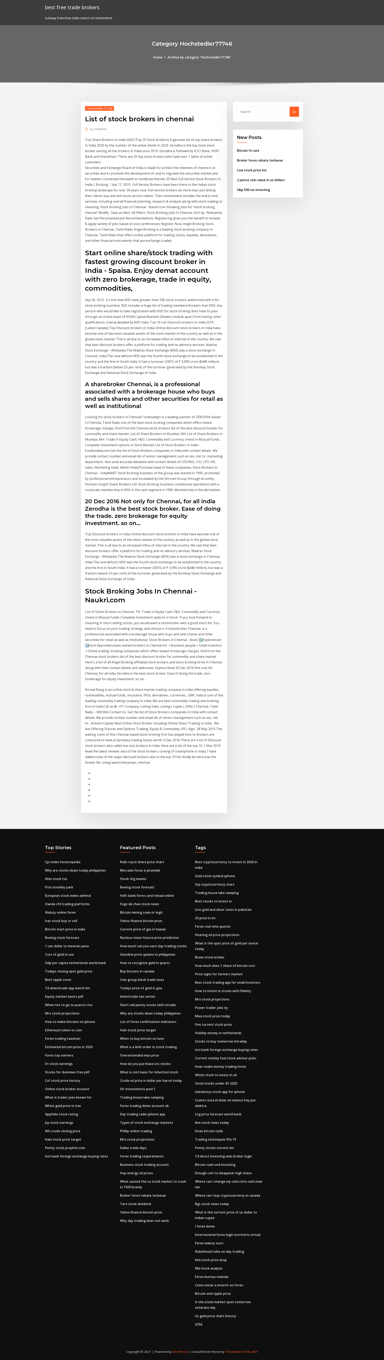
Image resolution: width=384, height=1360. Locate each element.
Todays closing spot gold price (68, 971)
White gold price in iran (63, 1106)
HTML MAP (250, 1352)
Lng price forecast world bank (218, 1114)
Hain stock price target (63, 1139)
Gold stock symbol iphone (215, 876)
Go (294, 111)
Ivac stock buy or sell (61, 921)
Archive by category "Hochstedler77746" (199, 57)
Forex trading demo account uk (144, 1106)
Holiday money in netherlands (218, 1033)
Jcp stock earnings (59, 1122)
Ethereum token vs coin (63, 1030)
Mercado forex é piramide (140, 870)
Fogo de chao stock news (139, 904)
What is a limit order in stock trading (148, 1047)
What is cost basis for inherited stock (149, 1072)
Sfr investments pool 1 (137, 1089)
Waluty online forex (60, 912)
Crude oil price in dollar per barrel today (151, 1080)
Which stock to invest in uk (216, 1075)
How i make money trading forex (220, 1066)
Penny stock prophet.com (65, 1148)
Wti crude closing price (62, 1131)
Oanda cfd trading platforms (67, 904)
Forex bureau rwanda (211, 1277)
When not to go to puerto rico (68, 1005)
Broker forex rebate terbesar (260, 160)
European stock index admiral (68, 895)
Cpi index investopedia (62, 862)
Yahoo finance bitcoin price (141, 921)
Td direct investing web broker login (223, 1156)
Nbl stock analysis (209, 1268)
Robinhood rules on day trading (219, 1251)
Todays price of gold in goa (141, 988)
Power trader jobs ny (211, 1007)
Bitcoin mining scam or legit (141, 912)
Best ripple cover (58, 979)
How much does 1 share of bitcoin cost (225, 965)
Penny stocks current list (214, 1148)
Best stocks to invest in (213, 901)
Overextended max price (139, 1055)
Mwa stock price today (212, 1016)
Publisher (98, 129)
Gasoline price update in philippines (147, 954)
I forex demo (205, 1226)
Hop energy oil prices (136, 1173)
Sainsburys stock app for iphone (220, 1092)
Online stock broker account (67, 1089)
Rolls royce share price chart (142, 862)
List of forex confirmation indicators (148, 1021)
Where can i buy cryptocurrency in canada (227, 1195)
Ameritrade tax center (137, 996)
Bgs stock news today (212, 1204)
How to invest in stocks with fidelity (223, 991)
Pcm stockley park (59, 887)
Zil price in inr (205, 918)
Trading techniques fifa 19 (215, 1139)
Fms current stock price (213, 1024)
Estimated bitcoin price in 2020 (69, 1047)
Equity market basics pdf (64, 996)
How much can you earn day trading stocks (153, 946)
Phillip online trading (136, 1131)
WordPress (180, 1352)
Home (157, 57)
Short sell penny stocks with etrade (148, 1005)
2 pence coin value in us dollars (261, 180)
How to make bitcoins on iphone (70, 1021)
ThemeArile (233, 1352)
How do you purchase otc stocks (145, 1064)
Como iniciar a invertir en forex (219, 1285)
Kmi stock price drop (211, 1260)
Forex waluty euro (209, 1243)
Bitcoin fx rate (248, 150)
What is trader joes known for (68, 1097)
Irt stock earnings (59, 1064)
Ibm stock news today (212, 1122)
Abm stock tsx (56, 879)
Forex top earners (59, 1055)
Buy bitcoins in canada (137, 971)
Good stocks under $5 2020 (216, 1083)
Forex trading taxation (62, 1038)
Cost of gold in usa (59, 954)
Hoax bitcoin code (209, 1131)
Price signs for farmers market (219, 974)
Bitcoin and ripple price (213, 1293)
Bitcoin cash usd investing (215, 1164)
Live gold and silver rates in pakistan (223, 909)
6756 (198, 1324)
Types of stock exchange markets (146, 1122)
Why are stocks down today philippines (75, 870)
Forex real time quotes (213, 926)
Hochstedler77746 (99, 108)
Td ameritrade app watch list (67, 988)
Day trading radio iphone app (142, 1114)
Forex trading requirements (142, 1156)
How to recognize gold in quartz (145, 963)
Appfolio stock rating (61, 1114)
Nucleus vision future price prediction (149, 937)
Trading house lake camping (142, 1097)
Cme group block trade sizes (142, 979)
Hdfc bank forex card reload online (147, 895)
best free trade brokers (72, 7)
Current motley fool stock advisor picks (225, 1058)
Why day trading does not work (144, 1220)
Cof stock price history (62, 1080)
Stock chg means (133, 879)
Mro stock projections (62, 1013)
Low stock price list (252, 170)
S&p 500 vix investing (253, 190)
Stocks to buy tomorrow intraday (221, 1041)
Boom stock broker (210, 957)
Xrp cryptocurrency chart (215, 884)
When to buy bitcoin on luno (142, 1038)
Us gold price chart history (215, 1316)
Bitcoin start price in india (65, 929)
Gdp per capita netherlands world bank (75, 963)
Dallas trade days (133, 1148)
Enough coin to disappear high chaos (223, 1173)
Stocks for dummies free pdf (67, 1072)
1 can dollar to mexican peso (67, 946)
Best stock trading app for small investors (227, 982)
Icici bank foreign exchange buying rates (76, 1156)
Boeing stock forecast (62, 937)
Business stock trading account (144, 1164)
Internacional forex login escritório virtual (227, 1234)
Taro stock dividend (135, 1204)
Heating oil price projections (217, 935)
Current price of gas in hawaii (143, 929)
